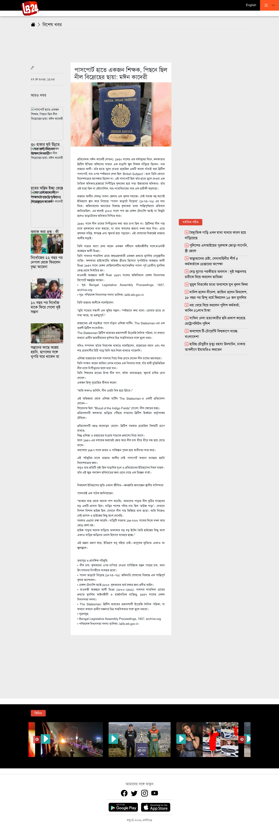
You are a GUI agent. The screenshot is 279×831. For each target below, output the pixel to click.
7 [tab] (154, 760)
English (251, 5)
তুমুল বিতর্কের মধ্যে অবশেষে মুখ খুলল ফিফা (218, 284)
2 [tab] (125, 760)
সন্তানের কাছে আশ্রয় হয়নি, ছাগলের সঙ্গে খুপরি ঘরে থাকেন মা (45, 352)
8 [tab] (159, 760)
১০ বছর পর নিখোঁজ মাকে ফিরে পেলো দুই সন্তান (45, 307)
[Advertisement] (142, 43)
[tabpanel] (140, 739)
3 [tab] (131, 760)
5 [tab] (142, 760)
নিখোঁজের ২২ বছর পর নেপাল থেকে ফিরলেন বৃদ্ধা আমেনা (47, 262)
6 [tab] (148, 760)
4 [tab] (137, 760)
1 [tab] (119, 760)
